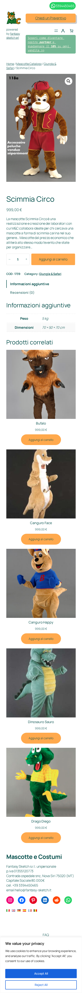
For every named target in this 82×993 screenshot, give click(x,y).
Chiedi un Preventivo (50, 18)
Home (10, 64)
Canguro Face (41, 523)
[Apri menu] (56, 30)
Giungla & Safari (50, 274)
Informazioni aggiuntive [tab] (29, 284)
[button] (68, 81)
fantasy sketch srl (13, 36)
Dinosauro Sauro (41, 722)
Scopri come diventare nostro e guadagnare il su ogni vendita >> (49, 44)
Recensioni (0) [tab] (22, 292)
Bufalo (41, 423)
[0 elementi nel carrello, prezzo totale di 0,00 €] (71, 31)
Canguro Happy (41, 622)
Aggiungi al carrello (53, 259)
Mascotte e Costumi (34, 857)
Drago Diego (41, 821)
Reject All (41, 985)
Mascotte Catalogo (28, 64)
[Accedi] (63, 31)
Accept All (41, 973)
